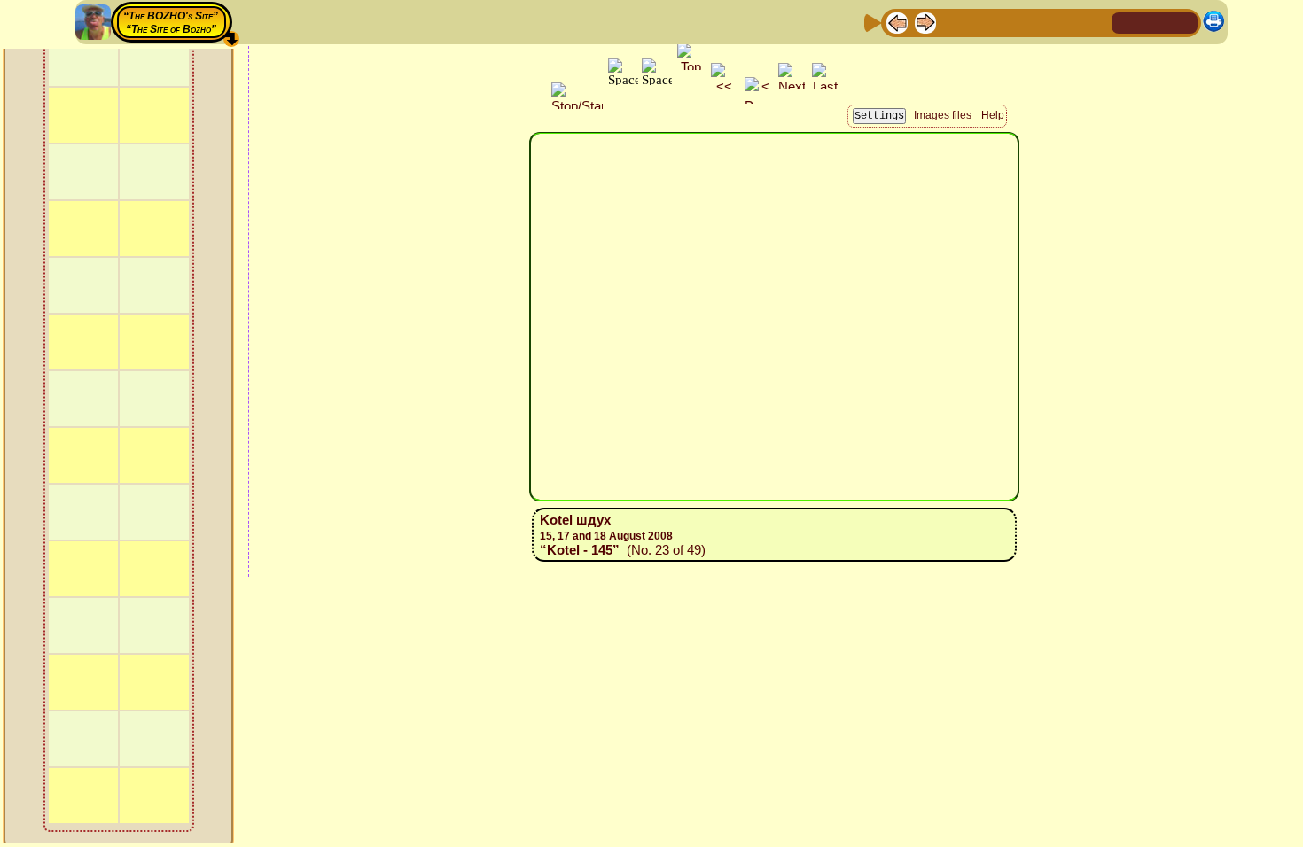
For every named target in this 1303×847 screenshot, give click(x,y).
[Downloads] (1067, 21)
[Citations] (982, 21)
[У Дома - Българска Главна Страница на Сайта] (1183, 21)
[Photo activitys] (1038, 21)
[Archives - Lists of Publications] (953, 21)
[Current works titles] (1010, 21)
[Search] (1095, 21)
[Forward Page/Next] (925, 21)
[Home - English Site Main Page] (1155, 21)
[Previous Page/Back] (897, 21)
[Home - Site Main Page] (1126, 21)
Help (992, 115)
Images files (942, 115)
